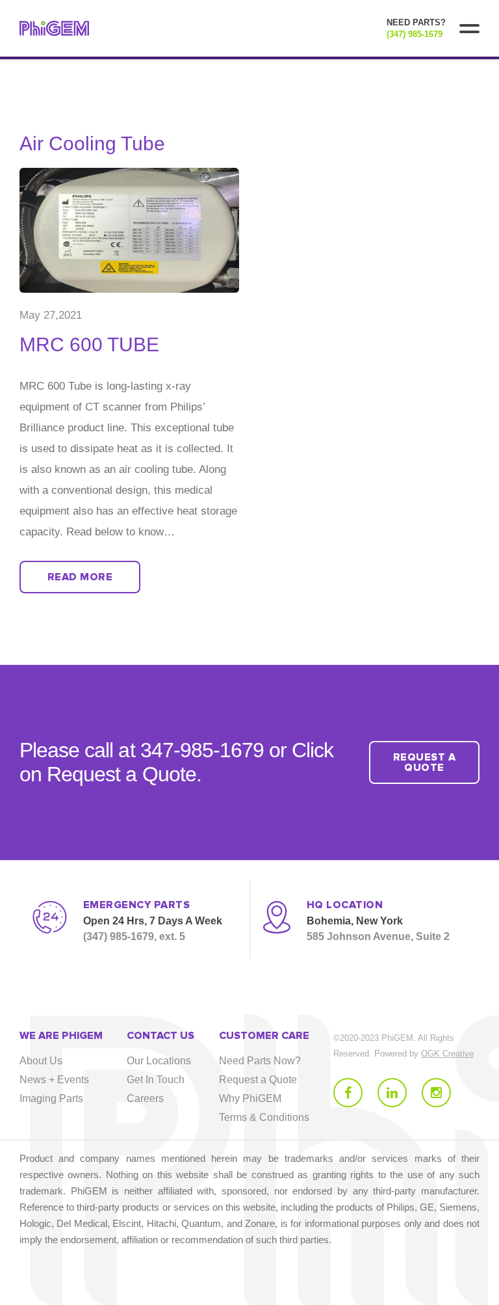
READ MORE (79, 577)
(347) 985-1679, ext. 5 (134, 936)
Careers (145, 1098)
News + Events (54, 1079)
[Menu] (469, 28)
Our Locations (159, 1060)
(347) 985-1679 (414, 34)
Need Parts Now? (260, 1060)
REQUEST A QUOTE (424, 762)
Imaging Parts (51, 1098)
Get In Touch (156, 1079)
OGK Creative (447, 1053)
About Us (40, 1060)
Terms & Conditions (264, 1117)
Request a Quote (258, 1079)
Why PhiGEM (250, 1098)
